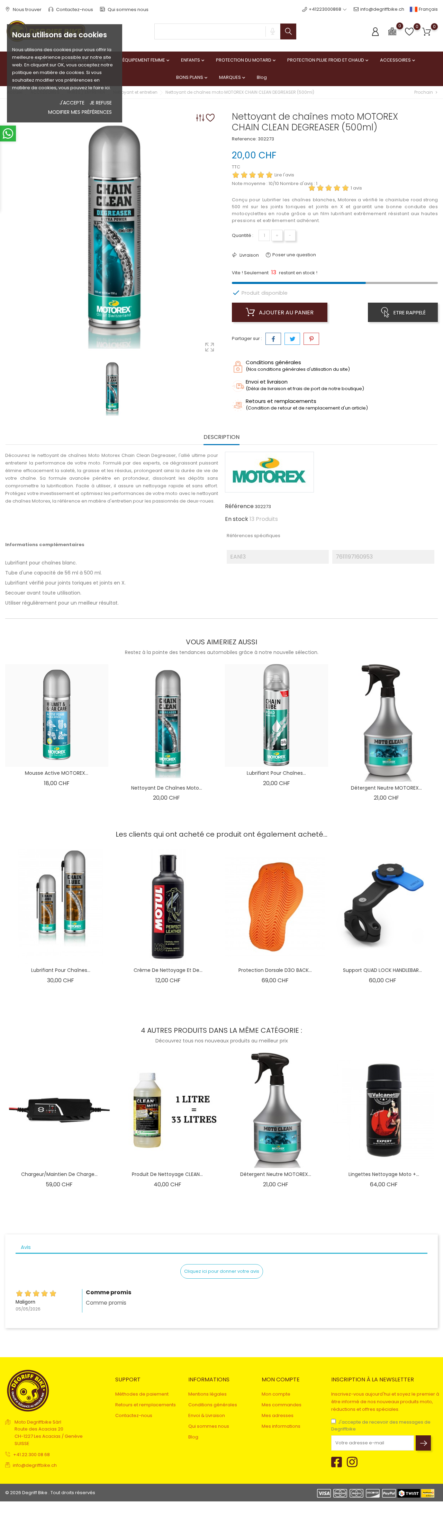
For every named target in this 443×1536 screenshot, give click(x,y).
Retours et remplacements (145, 1404)
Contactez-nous (74, 9)
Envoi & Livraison (206, 1415)
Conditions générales (212, 1404)
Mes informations (281, 1426)
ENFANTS (193, 60)
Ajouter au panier (285, 312)
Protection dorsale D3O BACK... (275, 970)
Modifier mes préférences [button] (80, 112)
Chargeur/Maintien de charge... (59, 1174)
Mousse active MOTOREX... (56, 773)
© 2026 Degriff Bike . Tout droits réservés (50, 1492)
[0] (392, 31)
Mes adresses (277, 1415)
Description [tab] (221, 437)
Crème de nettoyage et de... (168, 970)
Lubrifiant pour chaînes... (276, 773)
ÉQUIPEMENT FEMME (147, 60)
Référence (239, 506)
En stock (236, 519)
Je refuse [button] (101, 102)
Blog (262, 77)
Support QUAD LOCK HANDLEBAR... (382, 970)
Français (428, 9)
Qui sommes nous (127, 9)
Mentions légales (207, 1394)
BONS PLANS (192, 77)
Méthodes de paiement (142, 1394)
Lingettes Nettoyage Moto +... (384, 1174)
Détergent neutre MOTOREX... (386, 787)
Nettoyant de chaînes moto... (166, 787)
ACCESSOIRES (398, 60)
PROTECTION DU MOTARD (246, 60)
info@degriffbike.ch (382, 9)
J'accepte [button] (72, 102)
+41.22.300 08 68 (31, 1454)
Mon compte (276, 1394)
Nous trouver (27, 9)
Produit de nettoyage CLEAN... (167, 1174)
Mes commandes (281, 1404)
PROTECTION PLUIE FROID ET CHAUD (328, 60)
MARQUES (232, 77)
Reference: (244, 139)
